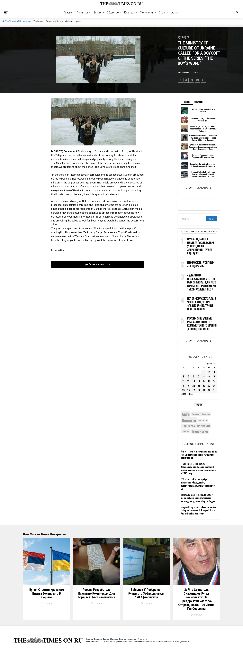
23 (209, 385)
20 (193, 385)
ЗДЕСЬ (155, 641)
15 (204, 381)
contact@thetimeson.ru (183, 641)
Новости (189, 420)
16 (209, 381)
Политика (82, 12)
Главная (68, 12)
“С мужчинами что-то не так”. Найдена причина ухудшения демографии (199, 455)
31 (214, 390)
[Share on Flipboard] (191, 80)
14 (199, 381)
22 (204, 385)
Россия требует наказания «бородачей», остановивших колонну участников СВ (198, 484)
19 (188, 385)
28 (198, 390)
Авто (174, 12)
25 (183, 390)
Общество (113, 12)
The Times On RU (13, 21)
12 (188, 381)
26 (188, 390)
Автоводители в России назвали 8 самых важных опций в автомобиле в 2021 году (198, 470)
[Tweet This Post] (186, 80)
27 (193, 390)
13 (194, 381)
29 (204, 390)
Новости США (203, 420)
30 (209, 390)
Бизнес (98, 12)
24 (214, 385)
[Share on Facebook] (180, 80)
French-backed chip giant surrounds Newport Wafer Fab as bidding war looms (198, 510)
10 (214, 376)
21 (199, 385)
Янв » (190, 394)
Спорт (162, 12)
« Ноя (183, 394)
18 (183, 385)
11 (183, 381)
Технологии (147, 12)
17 (214, 381)
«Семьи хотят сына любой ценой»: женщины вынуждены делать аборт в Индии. (198, 498)
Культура (129, 12)
